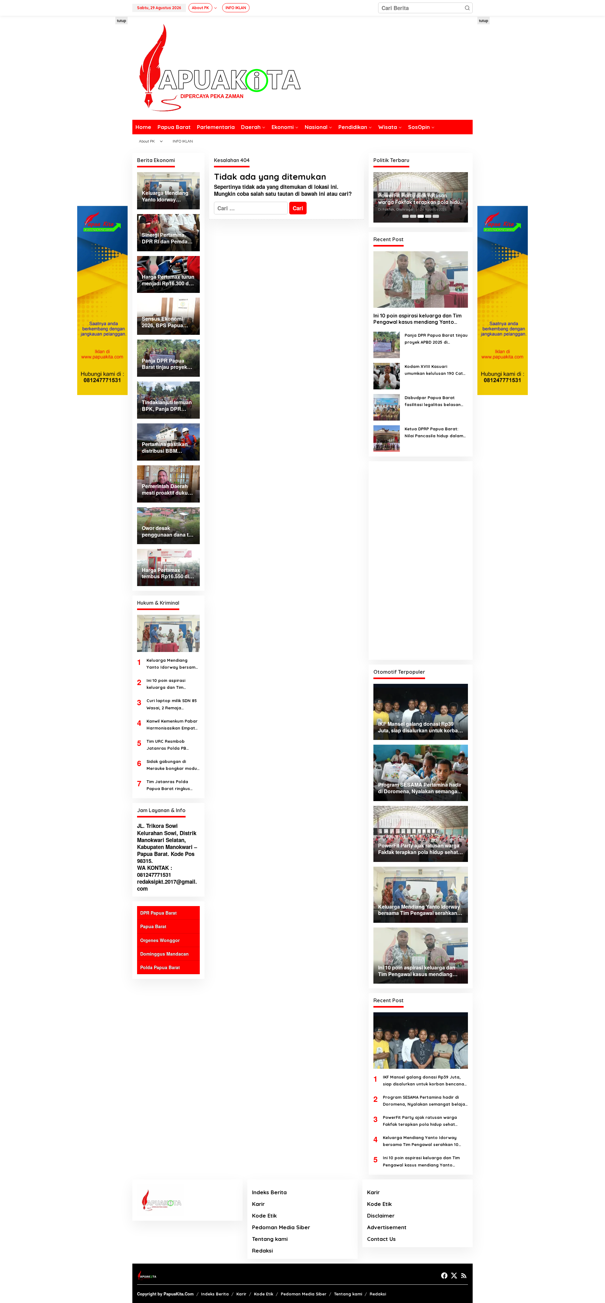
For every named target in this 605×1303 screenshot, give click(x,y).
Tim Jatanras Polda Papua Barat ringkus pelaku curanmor (168, 785)
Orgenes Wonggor (160, 940)
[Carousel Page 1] (405, 216)
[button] (467, 8)
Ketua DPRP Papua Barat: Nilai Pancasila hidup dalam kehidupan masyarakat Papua (434, 432)
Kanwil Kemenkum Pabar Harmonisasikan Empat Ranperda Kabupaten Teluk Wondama (172, 724)
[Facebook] (444, 1275)
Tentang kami (270, 1239)
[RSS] (464, 1275)
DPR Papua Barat (158, 913)
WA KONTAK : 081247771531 (154, 871)
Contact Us (381, 1239)
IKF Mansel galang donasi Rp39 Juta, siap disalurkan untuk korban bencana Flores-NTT (423, 1080)
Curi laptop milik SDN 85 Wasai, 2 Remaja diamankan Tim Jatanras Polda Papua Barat (173, 704)
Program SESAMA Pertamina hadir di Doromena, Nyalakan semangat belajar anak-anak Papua (425, 1101)
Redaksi (262, 1250)
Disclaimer (381, 1215)
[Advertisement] (102, 111)
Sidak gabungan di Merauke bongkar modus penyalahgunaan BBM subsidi (173, 765)
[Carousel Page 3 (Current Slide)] (421, 216)
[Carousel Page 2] (413, 216)
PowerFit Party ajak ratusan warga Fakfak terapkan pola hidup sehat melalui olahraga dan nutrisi (420, 199)
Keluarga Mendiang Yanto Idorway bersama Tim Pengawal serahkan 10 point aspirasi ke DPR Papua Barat (172, 664)
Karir (258, 1204)
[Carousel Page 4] (428, 216)
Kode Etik (264, 1215)
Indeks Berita (269, 1192)
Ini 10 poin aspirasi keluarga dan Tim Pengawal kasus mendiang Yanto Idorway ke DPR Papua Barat (170, 684)
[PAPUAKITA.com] (216, 67)
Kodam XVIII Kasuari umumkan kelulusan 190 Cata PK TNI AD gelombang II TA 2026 (435, 370)
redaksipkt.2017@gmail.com (167, 885)
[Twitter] (454, 1275)
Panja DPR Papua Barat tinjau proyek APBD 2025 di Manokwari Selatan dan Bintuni (436, 339)
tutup (121, 20)
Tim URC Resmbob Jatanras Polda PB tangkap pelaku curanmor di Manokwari (171, 745)
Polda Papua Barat (160, 967)
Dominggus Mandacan (164, 954)
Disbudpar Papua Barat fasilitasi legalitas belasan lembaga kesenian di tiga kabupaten (433, 401)
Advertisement (386, 1227)
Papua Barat (153, 926)
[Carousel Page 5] (436, 216)
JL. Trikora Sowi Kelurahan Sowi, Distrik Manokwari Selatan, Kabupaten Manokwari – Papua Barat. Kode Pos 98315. (167, 843)
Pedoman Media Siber (281, 1227)
